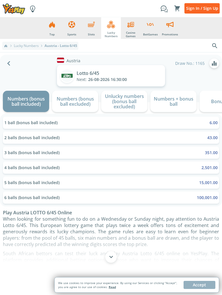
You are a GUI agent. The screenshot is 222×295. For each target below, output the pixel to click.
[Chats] (164, 8)
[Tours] (32, 8)
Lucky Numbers (26, 46)
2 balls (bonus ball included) (111, 137)
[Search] (214, 46)
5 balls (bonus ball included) (111, 182)
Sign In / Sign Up (202, 8)
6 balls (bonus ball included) (111, 197)
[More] (111, 257)
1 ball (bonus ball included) (111, 122)
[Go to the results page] (214, 63)
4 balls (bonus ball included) (111, 167)
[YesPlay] (14, 8)
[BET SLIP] (177, 8)
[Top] (5, 45)
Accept (199, 285)
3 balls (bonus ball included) (111, 152)
